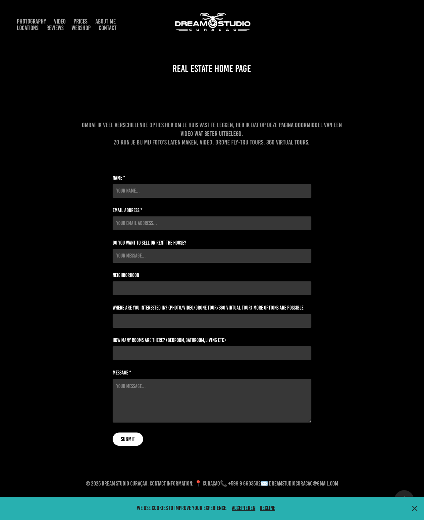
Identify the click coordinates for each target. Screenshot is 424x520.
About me (105, 21)
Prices (80, 21)
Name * (119, 178)
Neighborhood (126, 275)
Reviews (55, 28)
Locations (27, 28)
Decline (267, 508)
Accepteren (243, 508)
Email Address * (127, 210)
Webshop (81, 28)
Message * (122, 373)
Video (60, 21)
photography (31, 21)
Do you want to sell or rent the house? (149, 243)
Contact (108, 28)
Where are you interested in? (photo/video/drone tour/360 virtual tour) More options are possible (208, 308)
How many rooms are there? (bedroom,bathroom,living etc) (169, 340)
